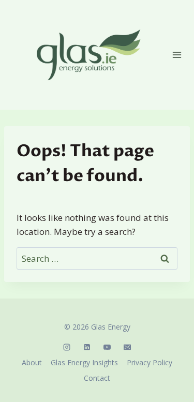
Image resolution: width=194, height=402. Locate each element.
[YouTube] (107, 347)
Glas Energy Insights (84, 362)
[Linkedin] (87, 347)
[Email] (127, 347)
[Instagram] (66, 347)
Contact (97, 378)
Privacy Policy (149, 362)
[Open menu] (177, 55)
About (32, 362)
